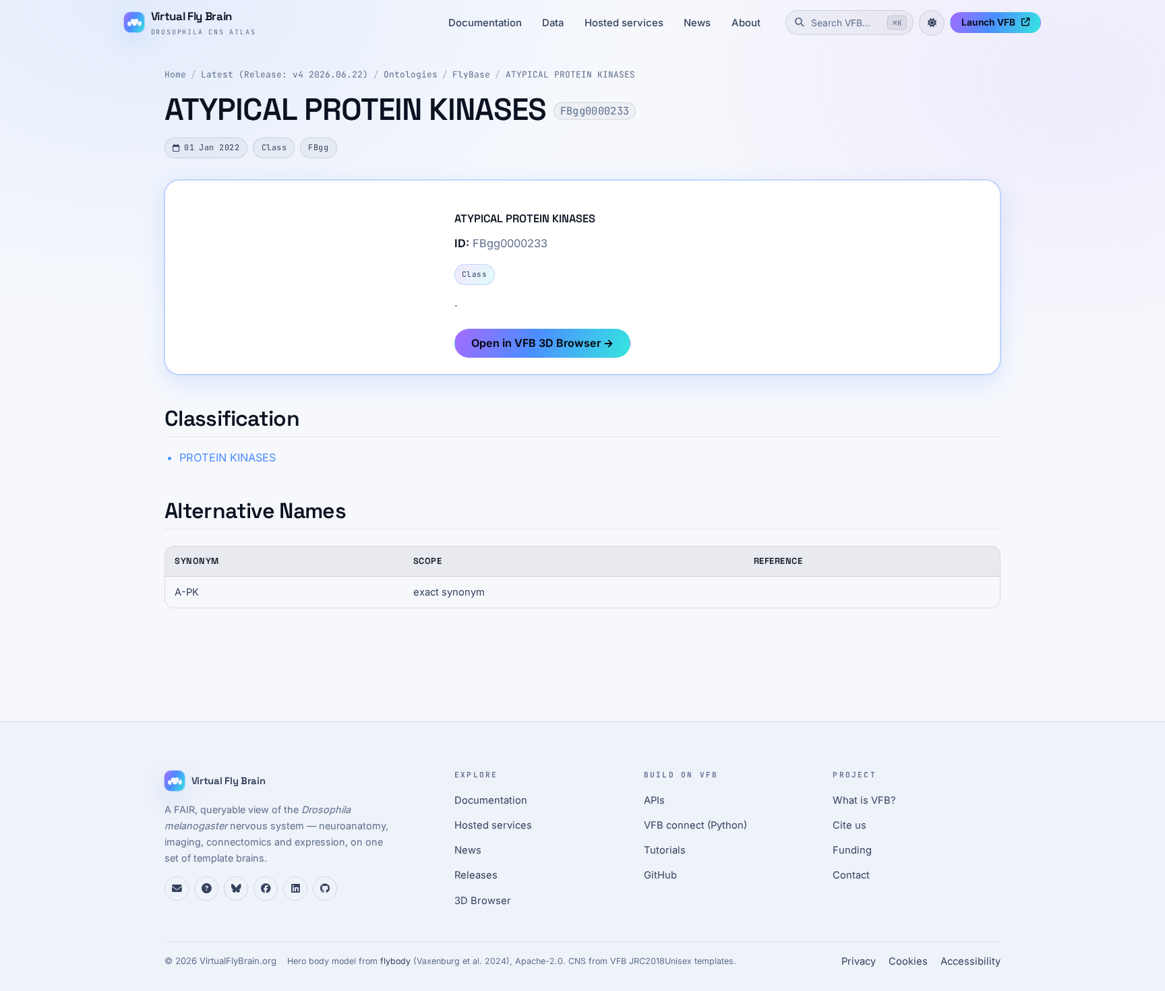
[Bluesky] (236, 888)
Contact (851, 875)
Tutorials (665, 850)
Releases (476, 875)
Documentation (485, 23)
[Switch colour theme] (932, 23)
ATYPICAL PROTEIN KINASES (570, 74)
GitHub (660, 875)
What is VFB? (864, 800)
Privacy (858, 961)
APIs (654, 800)
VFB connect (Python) (695, 825)
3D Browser (482, 901)
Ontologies (411, 74)
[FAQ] (206, 888)
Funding (852, 850)
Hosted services (624, 23)
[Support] (177, 888)
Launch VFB (988, 22)
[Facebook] (265, 888)
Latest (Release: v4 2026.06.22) (284, 74)
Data (553, 23)
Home (175, 74)
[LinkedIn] (295, 888)
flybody (395, 961)
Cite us (849, 825)
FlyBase (471, 74)
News (697, 23)
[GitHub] (325, 888)
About (745, 23)
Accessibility (970, 961)
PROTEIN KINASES (227, 457)
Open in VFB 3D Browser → (542, 343)
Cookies (908, 961)
